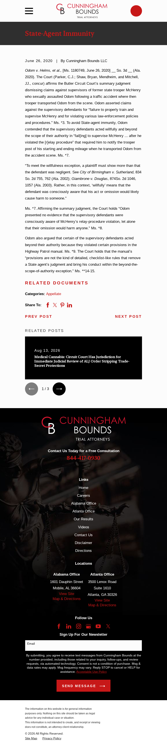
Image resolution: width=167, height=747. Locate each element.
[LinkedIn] (68, 626)
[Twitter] (108, 626)
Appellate (53, 294)
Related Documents (57, 283)
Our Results (83, 519)
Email (31, 643)
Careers (83, 495)
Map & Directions (67, 599)
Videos (83, 527)
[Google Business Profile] (88, 626)
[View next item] (59, 388)
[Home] (81, 11)
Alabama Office (83, 503)
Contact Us (83, 535)
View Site (66, 594)
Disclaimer (83, 543)
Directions (83, 551)
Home (83, 488)
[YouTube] (98, 626)
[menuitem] (31, 738)
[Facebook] (58, 626)
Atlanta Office (83, 511)
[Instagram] (78, 626)
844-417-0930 (83, 458)
